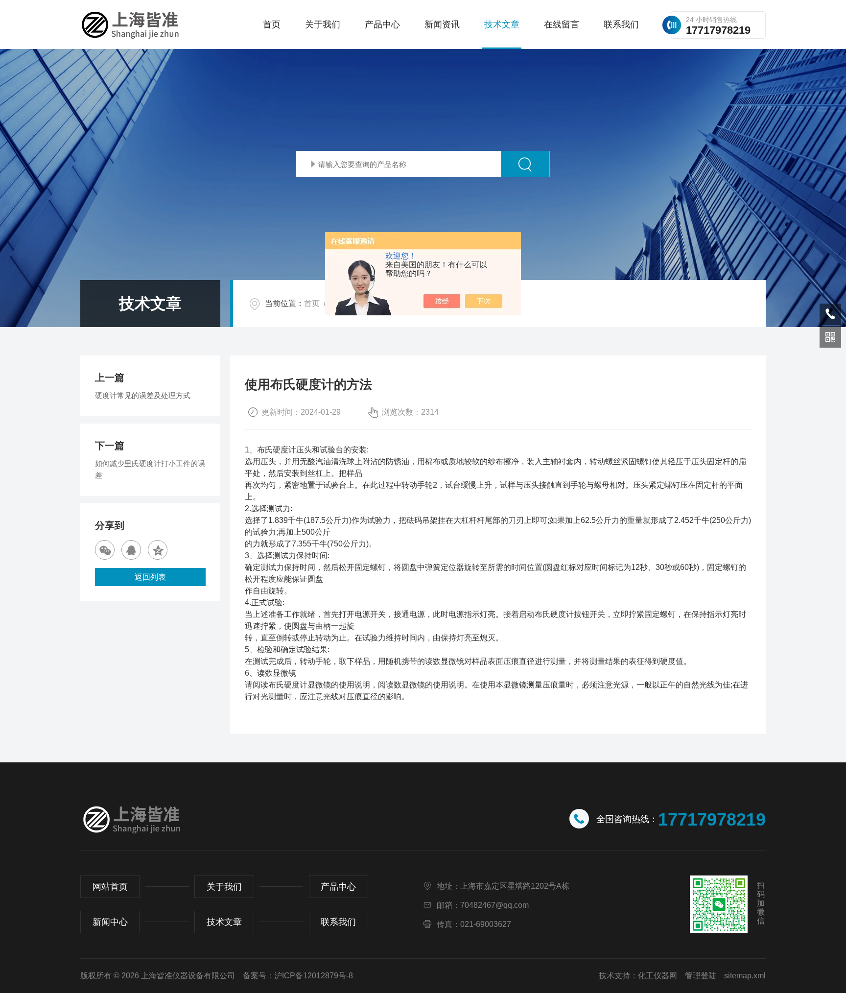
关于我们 (322, 24)
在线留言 (561, 24)
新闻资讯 (442, 24)
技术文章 (501, 24)
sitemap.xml (745, 975)
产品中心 (382, 24)
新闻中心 (110, 922)
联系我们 (621, 24)
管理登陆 (700, 975)
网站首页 (110, 887)
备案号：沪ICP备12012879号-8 (298, 975)
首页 (272, 24)
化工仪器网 (657, 975)
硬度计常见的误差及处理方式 (142, 395)
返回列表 (150, 577)
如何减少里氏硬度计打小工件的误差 (150, 469)
